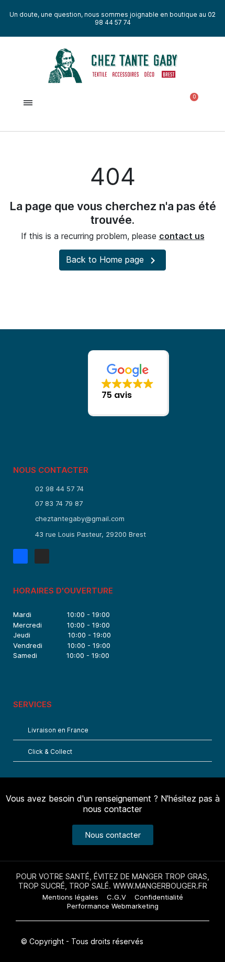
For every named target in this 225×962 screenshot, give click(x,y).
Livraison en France (58, 730)
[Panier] (190, 103)
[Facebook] (20, 556)
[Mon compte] (149, 103)
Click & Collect (50, 751)
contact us (182, 236)
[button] (110, 103)
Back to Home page (112, 260)
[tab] (112, 729)
